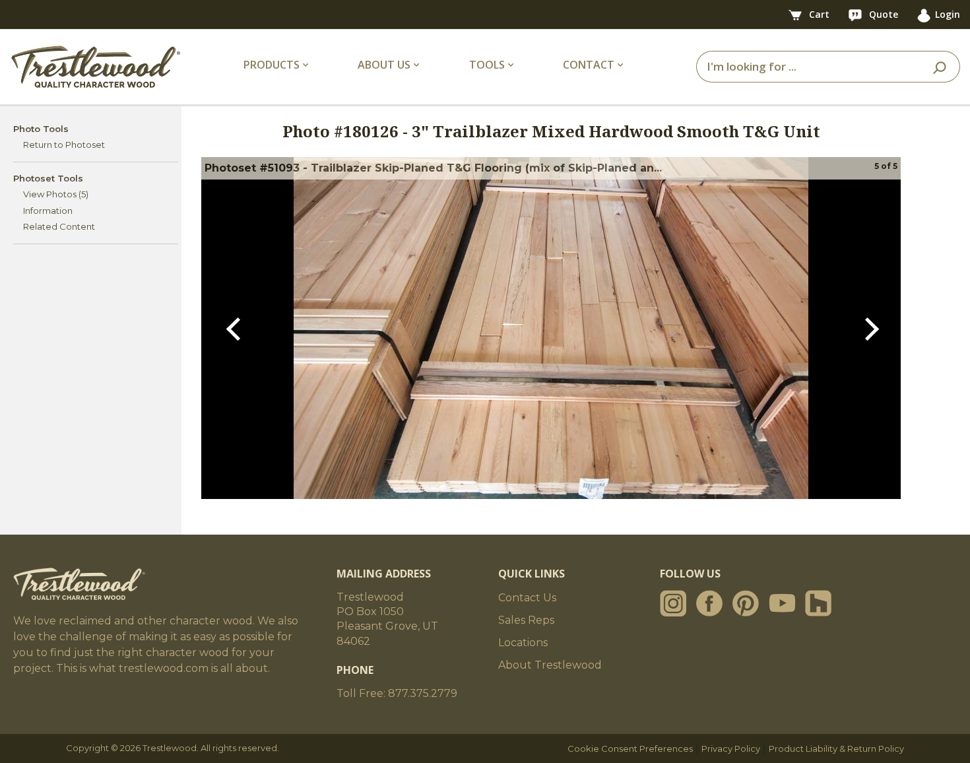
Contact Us (527, 597)
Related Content (59, 226)
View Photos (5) (55, 194)
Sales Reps (526, 620)
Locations (523, 642)
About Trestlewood (550, 665)
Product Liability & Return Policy (836, 748)
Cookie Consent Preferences (630, 748)
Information (48, 210)
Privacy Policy (730, 748)
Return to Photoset (64, 144)
